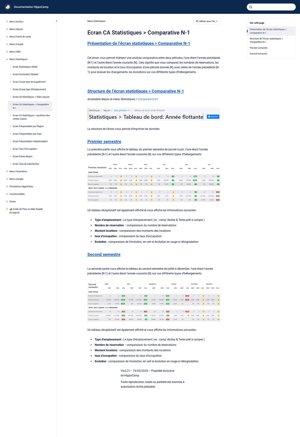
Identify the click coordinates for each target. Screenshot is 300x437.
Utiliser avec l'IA (207, 21)
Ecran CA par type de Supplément (29, 82)
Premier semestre (258, 48)
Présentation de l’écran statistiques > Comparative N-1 (268, 31)
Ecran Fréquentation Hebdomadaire (30, 141)
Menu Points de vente (20, 36)
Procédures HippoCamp (21, 186)
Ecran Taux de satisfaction (26, 164)
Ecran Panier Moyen (22, 156)
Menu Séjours (16, 29)
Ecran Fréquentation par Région (28, 126)
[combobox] (271, 7)
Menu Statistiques (18, 59)
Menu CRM (14, 51)
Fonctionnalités (17, 194)
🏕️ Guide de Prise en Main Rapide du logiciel (26, 211)
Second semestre (258, 53)
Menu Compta (16, 44)
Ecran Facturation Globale (25, 74)
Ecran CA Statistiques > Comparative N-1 (31, 106)
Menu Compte (16, 179)
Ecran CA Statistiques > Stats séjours (31, 97)
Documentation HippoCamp (31, 7)
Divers (12, 201)
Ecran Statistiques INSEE (25, 66)
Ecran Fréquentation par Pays (27, 133)
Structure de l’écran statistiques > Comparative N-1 (266, 40)
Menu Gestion (16, 21)
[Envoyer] (251, 7)
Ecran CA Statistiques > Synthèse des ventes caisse (31, 117)
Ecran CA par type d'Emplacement (29, 89)
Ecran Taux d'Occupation (25, 149)
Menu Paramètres (18, 171)
